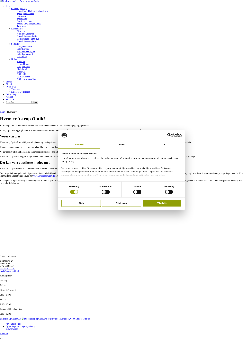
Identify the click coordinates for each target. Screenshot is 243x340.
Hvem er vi (11, 87)
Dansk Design (23, 64)
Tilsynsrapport (12, 329)
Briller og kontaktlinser (27, 79)
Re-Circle (10, 99)
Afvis (81, 203)
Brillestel (21, 61)
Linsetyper (21, 31)
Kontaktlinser (17, 28)
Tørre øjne (21, 26)
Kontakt (9, 97)
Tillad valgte (121, 203)
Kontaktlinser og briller (27, 36)
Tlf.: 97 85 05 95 (7, 268)
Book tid (4, 333)
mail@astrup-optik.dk (9, 271)
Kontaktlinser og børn (26, 41)
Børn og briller (23, 76)
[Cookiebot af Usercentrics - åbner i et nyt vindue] (169, 135)
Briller (14, 59)
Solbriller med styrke (26, 51)
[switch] (106, 192)
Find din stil (22, 69)
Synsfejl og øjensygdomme (29, 23)
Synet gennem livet (25, 13)
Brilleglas (21, 71)
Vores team (16, 89)
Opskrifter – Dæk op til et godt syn (32, 11)
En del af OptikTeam (20, 92)
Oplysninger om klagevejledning (20, 326)
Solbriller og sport (25, 54)
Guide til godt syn (19, 8)
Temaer (9, 6)
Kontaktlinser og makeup (28, 39)
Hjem (2, 112)
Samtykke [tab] (79, 144)
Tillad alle (162, 203)
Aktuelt (9, 84)
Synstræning (22, 18)
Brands (9, 82)
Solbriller (15, 44)
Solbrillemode (23, 49)
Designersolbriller (25, 46)
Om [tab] (163, 144)
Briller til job (22, 74)
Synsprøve (21, 16)
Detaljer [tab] (121, 144)
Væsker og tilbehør (25, 34)
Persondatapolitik (13, 324)
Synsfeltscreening (24, 21)
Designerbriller (23, 66)
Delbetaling (11, 94)
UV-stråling (22, 56)
